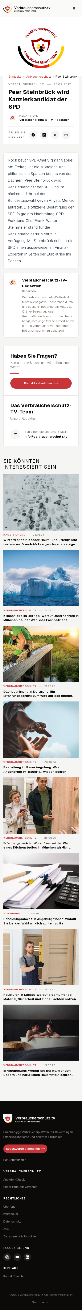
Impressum (10, 1214)
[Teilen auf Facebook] (33, 135)
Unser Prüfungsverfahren (20, 1187)
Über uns (9, 1206)
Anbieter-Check (14, 1179)
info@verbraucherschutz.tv (46, 436)
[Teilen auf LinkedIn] (44, 135)
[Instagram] (7, 1257)
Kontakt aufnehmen (38, 383)
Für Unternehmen (14, 1160)
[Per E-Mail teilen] (66, 135)
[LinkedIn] (27, 1257)
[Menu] (74, 8)
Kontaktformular (14, 1276)
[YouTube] (17, 1257)
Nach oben (38, 1302)
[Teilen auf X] (55, 135)
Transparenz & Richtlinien (20, 1236)
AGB (6, 1229)
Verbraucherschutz (38, 76)
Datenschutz (12, 1221)
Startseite (14, 76)
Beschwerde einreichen (23, 1149)
